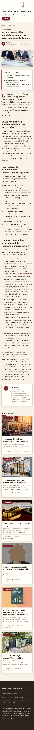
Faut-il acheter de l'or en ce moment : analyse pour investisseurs (16, 524)
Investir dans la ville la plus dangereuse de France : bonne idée (16, 440)
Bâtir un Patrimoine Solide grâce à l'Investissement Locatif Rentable (15, 568)
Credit (29, 11)
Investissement (6, 15)
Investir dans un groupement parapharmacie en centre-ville (14, 481)
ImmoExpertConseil (25, 274)
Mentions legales (6, 702)
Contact (6, 18)
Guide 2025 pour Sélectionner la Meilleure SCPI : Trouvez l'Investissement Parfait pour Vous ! (16, 612)
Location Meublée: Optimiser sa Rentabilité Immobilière (14, 657)
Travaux (23, 11)
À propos (24, 15)
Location (16, 11)
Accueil (4, 11)
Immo (10, 11)
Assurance (16, 15)
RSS (14, 702)
